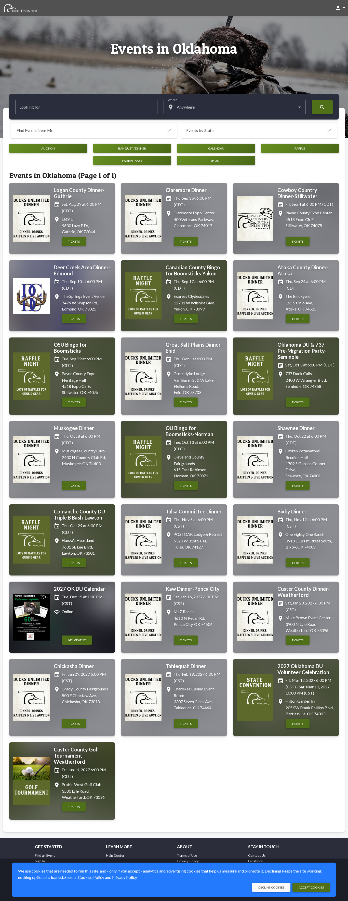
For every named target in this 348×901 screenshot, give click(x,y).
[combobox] (235, 107)
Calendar (216, 148)
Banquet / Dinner (132, 148)
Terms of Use (187, 855)
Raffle (300, 148)
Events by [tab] (199, 130)
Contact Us (256, 855)
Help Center (115, 855)
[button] (340, 8)
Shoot (216, 161)
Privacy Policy (124, 877)
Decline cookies (271, 887)
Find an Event (45, 855)
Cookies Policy (91, 877)
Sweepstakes (132, 161)
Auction (48, 148)
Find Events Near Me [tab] (35, 130)
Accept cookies (311, 887)
